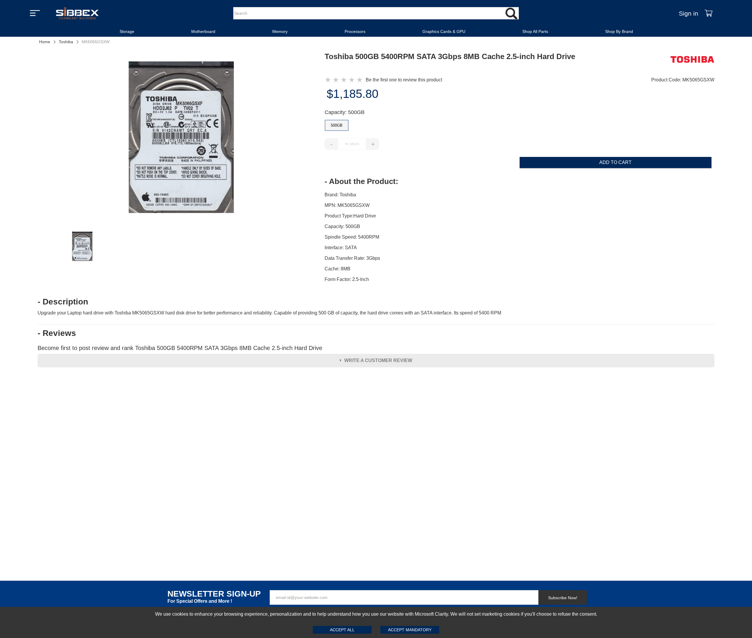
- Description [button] (63, 302)
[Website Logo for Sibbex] (77, 13)
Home (44, 41)
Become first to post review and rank (180, 348)
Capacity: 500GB (345, 112)
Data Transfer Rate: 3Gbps (352, 258)
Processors (355, 31)
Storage (127, 31)
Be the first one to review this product (404, 79)
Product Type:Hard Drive (350, 215)
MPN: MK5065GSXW (347, 205)
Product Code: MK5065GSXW (682, 79)
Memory (280, 31)
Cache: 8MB (337, 268)
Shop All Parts (535, 31)
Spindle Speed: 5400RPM (352, 237)
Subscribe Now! (562, 597)
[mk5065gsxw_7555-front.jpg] (181, 138)
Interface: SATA (341, 247)
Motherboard (203, 31)
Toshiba (66, 41)
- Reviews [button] (57, 333)
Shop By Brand (619, 31)
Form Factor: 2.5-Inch (347, 279)
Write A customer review (378, 360)
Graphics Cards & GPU (443, 31)
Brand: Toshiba (340, 194)
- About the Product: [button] (361, 181)
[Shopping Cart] (708, 13)
